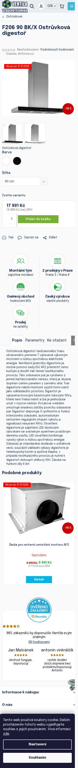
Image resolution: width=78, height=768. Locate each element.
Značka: (20, 53)
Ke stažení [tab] (56, 340)
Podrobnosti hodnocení (57, 49)
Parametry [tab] (34, 340)
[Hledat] (33, 6)
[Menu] (72, 6)
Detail (38, 579)
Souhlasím (37, 757)
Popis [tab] (17, 340)
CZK (50, 6)
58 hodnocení (39, 642)
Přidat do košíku (38, 219)
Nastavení (37, 744)
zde (6, 734)
